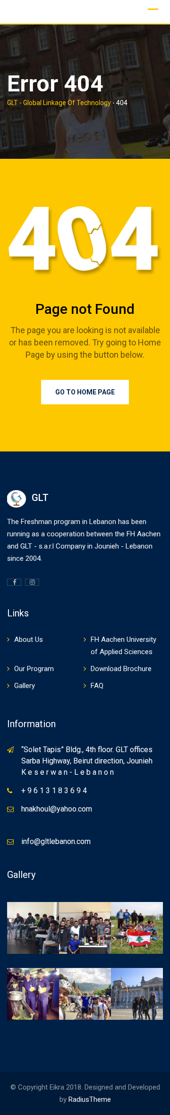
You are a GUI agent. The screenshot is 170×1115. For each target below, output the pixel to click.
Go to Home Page (85, 392)
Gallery (24, 685)
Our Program (34, 668)
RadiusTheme (89, 1099)
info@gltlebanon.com (56, 841)
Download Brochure (121, 668)
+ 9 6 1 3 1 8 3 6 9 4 (54, 790)
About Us (28, 639)
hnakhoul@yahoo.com (56, 808)
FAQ (97, 685)
